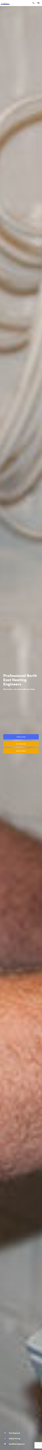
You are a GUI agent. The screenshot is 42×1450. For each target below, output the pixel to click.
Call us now (21, 737)
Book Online (21, 751)
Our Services (21, 744)
